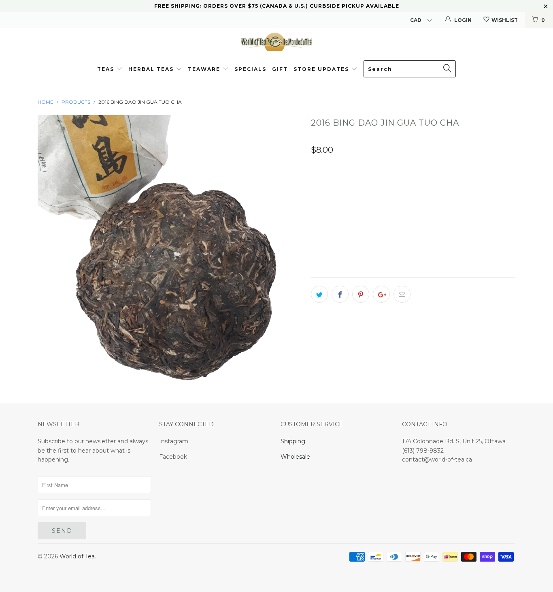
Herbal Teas (152, 69)
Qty (317, 211)
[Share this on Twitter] (319, 294)
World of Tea (77, 556)
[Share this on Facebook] (340, 294)
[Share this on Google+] (381, 294)
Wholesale (295, 456)
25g (321, 188)
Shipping (293, 441)
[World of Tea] (276, 41)
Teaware (205, 69)
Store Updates (322, 69)
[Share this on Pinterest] (360, 294)
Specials (250, 69)
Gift (280, 69)
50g (387, 188)
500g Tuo (354, 188)
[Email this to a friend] (401, 294)
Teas (105, 69)
